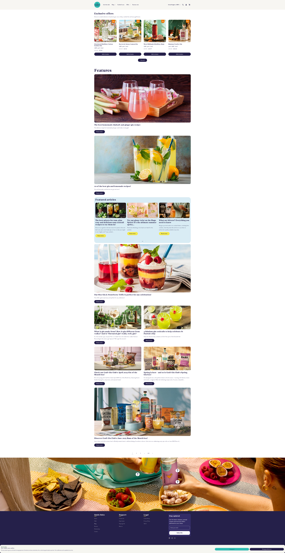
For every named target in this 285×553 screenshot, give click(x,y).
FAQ (95, 521)
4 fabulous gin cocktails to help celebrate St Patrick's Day (163, 332)
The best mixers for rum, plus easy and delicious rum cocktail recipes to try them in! (109, 222)
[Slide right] (145, 241)
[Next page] (152, 453)
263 (148, 453)
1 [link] (132, 453)
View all (142, 60)
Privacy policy (4, 547)
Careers (96, 531)
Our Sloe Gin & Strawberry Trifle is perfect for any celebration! (122, 295)
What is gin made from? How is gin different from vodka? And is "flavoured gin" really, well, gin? (117, 332)
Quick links (99, 515)
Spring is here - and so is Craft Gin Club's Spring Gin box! (165, 373)
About (95, 518)
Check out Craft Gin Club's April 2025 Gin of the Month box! (115, 373)
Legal (146, 515)
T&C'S (145, 523)
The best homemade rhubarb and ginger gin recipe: (117, 125)
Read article (99, 132)
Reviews (96, 526)
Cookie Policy (147, 518)
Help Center (122, 521)
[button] (113, 4)
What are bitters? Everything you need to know (174, 221)
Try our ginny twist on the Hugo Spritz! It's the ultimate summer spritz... (141, 222)
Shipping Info (122, 523)
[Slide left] (139, 241)
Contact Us (121, 518)
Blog (95, 523)
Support (122, 515)
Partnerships (97, 529)
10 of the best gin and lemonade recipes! (112, 186)
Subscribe (180, 533)
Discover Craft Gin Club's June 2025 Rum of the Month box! (121, 438)
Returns (121, 526)
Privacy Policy (147, 521)
